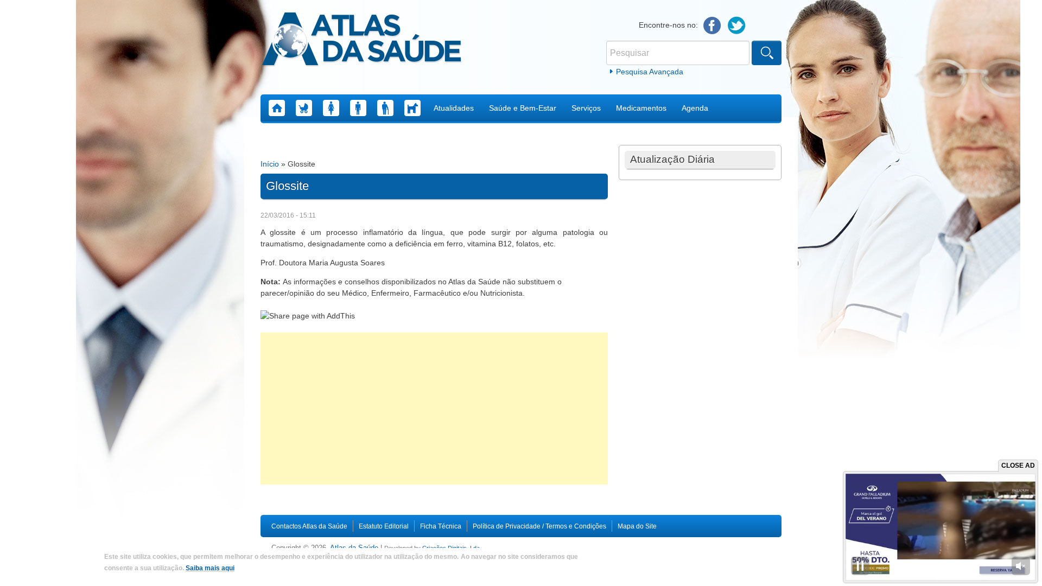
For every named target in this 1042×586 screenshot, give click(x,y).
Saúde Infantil (303, 108)
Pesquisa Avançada (649, 71)
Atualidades (454, 108)
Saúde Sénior (385, 108)
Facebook (712, 25)
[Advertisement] (434, 409)
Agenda (695, 108)
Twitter (736, 25)
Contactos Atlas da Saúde (309, 526)
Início (269, 164)
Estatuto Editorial (384, 526)
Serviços (586, 108)
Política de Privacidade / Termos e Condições (539, 526)
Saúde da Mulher (331, 108)
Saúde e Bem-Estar (522, 108)
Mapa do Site (637, 526)
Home (276, 108)
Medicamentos (641, 108)
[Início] (361, 41)
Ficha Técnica (440, 526)
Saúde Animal (412, 108)
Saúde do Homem (358, 108)
